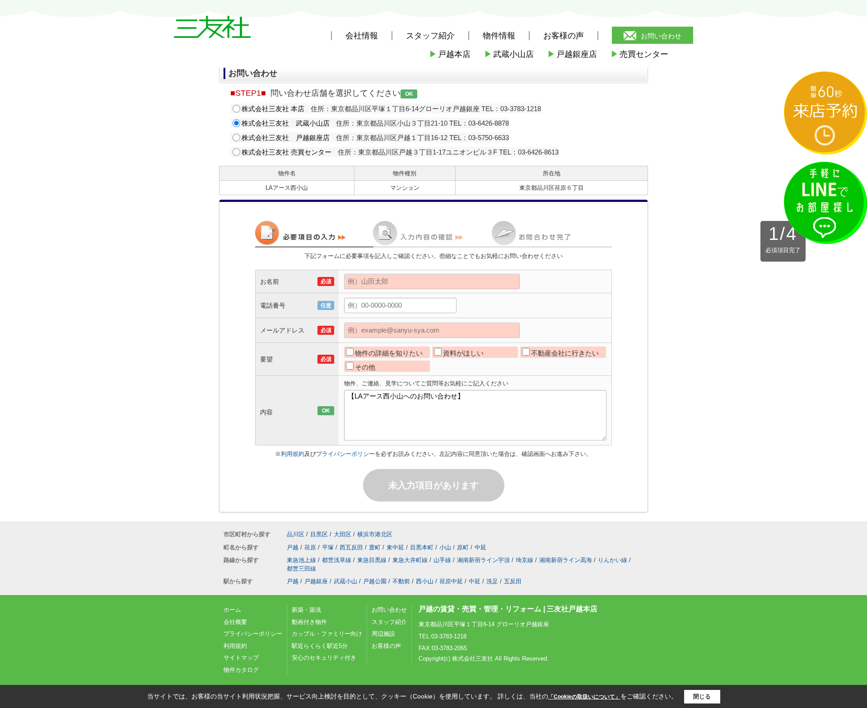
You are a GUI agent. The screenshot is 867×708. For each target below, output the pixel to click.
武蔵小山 (345, 581)
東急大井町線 (410, 560)
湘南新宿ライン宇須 (483, 560)
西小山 (425, 581)
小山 (445, 547)
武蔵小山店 (509, 54)
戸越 (292, 547)
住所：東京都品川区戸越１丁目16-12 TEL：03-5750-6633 (375, 137)
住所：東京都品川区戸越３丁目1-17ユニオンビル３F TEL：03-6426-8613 (400, 152)
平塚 (328, 547)
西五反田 (351, 547)
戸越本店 (450, 54)
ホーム (232, 609)
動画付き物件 (309, 622)
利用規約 (292, 453)
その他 (365, 367)
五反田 (513, 581)
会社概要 (235, 622)
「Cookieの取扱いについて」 (584, 697)
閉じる (702, 696)
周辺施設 (383, 633)
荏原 (310, 547)
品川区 (295, 534)
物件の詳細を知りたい (389, 353)
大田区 (342, 534)
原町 (463, 547)
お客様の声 (563, 35)
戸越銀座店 (572, 54)
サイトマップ (241, 657)
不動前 (401, 581)
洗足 (492, 581)
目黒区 (319, 534)
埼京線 (524, 560)
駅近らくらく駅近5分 (320, 645)
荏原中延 (451, 581)
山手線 (442, 560)
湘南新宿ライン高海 (565, 560)
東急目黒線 (372, 560)
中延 (480, 547)
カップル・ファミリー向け (327, 633)
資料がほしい (463, 353)
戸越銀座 (316, 581)
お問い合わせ (661, 36)
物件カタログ (241, 669)
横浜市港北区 (374, 534)
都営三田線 (301, 568)
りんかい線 (612, 560)
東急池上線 (301, 560)
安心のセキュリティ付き (324, 657)
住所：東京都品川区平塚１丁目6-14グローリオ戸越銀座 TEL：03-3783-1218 (391, 109)
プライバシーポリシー (345, 453)
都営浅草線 (336, 560)
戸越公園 (375, 581)
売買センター (639, 54)
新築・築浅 (306, 609)
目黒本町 (422, 547)
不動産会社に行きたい (565, 353)
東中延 (395, 547)
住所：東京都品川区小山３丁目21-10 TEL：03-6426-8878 (375, 123)
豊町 (375, 547)
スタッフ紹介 (389, 622)
